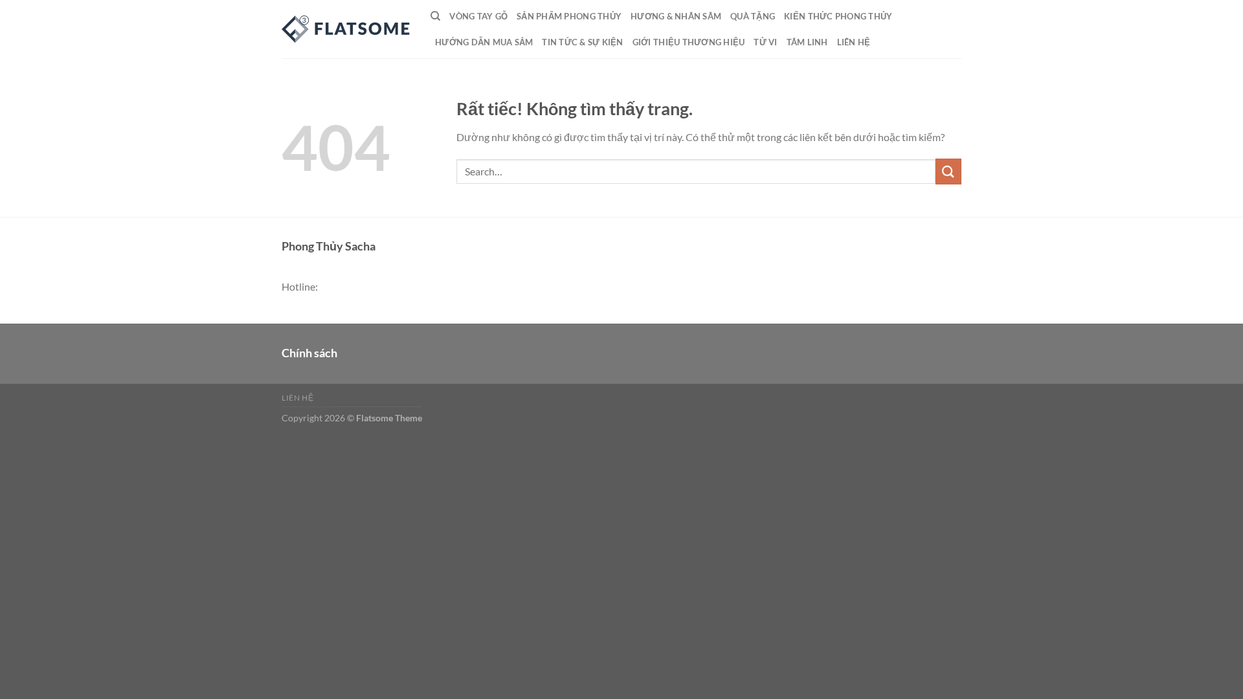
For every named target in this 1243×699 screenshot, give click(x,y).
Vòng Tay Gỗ (478, 16)
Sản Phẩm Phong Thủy (569, 16)
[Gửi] (948, 171)
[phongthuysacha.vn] (346, 29)
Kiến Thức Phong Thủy (838, 16)
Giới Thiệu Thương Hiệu (689, 42)
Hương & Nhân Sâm (676, 16)
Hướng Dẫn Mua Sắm (484, 42)
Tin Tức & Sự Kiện (582, 42)
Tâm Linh (807, 42)
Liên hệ (854, 42)
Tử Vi (765, 42)
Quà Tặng (752, 16)
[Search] (435, 16)
